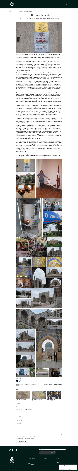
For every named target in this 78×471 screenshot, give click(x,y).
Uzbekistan (56, 18)
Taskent (52, 18)
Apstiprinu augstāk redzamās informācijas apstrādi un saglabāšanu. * (29, 436)
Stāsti (20, 11)
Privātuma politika (30, 464)
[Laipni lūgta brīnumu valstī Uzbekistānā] (23, 395)
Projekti (48, 6)
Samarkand (47, 18)
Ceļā (33, 6)
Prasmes (43, 6)
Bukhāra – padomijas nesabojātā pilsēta (52, 384)
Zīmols (28, 463)
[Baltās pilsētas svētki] (54, 395)
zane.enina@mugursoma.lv (61, 460)
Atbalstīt (28, 462)
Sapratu (69, 469)
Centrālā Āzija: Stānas (37, 18)
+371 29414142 (59, 462)
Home (10, 11)
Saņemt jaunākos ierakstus (47, 452)
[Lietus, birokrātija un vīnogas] (39, 395)
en (66, 4)
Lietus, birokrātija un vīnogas (37, 399)
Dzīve (37, 6)
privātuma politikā (65, 469)
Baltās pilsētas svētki (51, 399)
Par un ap (29, 460)
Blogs (15, 11)
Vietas (28, 6)
